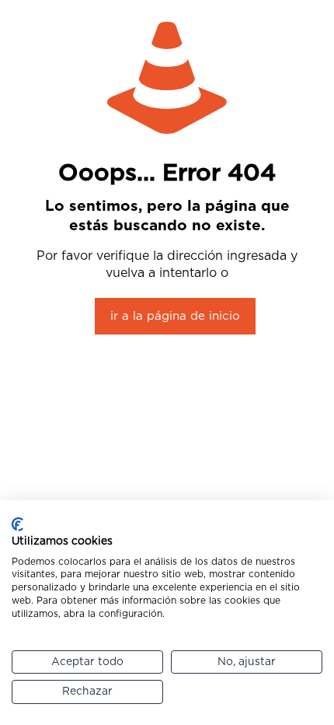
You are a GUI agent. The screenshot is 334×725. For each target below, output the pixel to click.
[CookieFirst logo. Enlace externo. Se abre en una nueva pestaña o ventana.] (17, 524)
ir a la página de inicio (175, 316)
